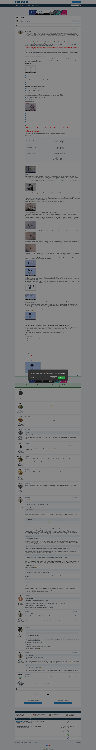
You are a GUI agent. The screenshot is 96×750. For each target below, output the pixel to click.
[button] (33, 377)
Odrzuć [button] (53, 377)
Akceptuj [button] (61, 377)
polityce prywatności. (58, 374)
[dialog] (48, 375)
